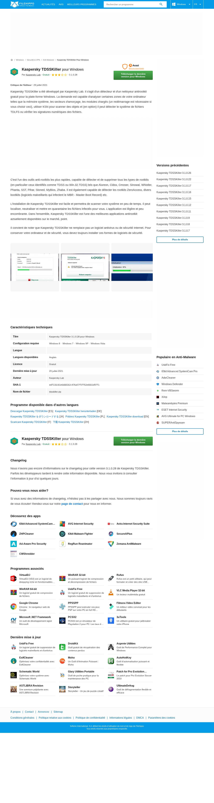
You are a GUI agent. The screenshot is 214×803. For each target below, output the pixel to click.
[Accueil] (11, 60)
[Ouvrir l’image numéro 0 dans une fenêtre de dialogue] (34, 267)
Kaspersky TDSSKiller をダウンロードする (34, 416)
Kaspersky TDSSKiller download (125, 416)
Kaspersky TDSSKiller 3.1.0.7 (173, 230)
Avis (61, 4)
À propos (15, 711)
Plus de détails (180, 239)
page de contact (72, 503)
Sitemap (58, 711)
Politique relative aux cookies (55, 717)
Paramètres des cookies (161, 717)
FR (195, 4)
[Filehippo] (22, 4)
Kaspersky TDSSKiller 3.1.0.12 (174, 205)
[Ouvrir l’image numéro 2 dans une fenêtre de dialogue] (135, 267)
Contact (29, 711)
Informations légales (121, 717)
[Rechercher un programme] (161, 4)
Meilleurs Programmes (81, 4)
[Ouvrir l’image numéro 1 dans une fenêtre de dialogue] (85, 267)
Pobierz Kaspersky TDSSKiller (82, 416)
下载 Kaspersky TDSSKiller (68, 422)
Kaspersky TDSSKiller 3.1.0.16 (174, 192)
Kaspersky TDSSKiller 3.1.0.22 (174, 179)
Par (31, 74)
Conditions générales (22, 717)
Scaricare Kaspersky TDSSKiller (28, 422)
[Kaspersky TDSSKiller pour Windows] (14, 72)
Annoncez (43, 711)
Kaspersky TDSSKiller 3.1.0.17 (174, 185)
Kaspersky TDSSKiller (53, 69)
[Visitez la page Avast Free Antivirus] (133, 67)
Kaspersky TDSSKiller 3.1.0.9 (173, 218)
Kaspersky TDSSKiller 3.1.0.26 (174, 173)
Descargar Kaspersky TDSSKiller (29, 411)
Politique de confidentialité (90, 717)
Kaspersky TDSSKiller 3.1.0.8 (173, 224)
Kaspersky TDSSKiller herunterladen (75, 411)
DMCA (140, 717)
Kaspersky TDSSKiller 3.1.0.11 (174, 211)
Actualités (48, 4)
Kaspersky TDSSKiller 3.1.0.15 (174, 198)
